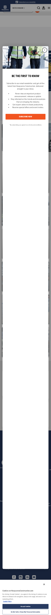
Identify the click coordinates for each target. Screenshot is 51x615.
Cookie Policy (7, 601)
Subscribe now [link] (25, 117)
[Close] (44, 584)
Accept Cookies (25, 606)
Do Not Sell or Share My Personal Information (25, 612)
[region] (25, 597)
